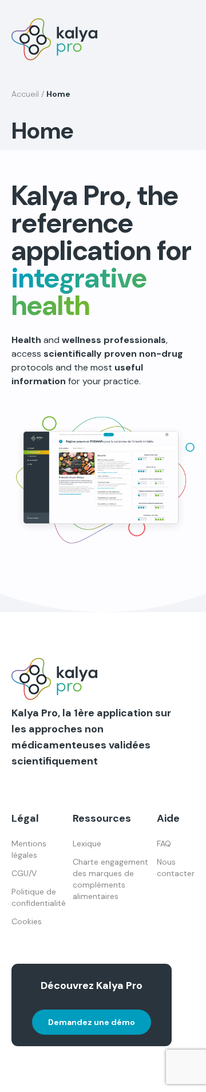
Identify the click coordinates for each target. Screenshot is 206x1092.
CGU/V (24, 873)
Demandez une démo (91, 1022)
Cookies (26, 921)
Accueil (25, 94)
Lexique (87, 843)
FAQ (164, 843)
